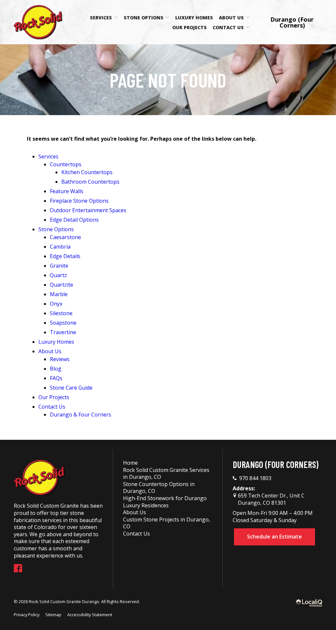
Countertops (65, 164)
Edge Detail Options (74, 219)
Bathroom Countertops (90, 181)
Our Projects (189, 27)
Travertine (63, 332)
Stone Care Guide (71, 387)
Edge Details (65, 256)
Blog (55, 368)
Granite (59, 265)
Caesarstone (65, 237)
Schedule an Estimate (274, 536)
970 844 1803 (255, 478)
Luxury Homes (194, 17)
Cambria (60, 246)
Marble (59, 294)
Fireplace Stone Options (79, 200)
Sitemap (53, 615)
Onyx (56, 303)
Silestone (61, 313)
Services (101, 17)
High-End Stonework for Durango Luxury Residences (165, 502)
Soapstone (63, 322)
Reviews (60, 359)
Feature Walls (66, 191)
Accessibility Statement (89, 615)
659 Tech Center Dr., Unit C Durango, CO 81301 (270, 499)
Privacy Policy (26, 615)
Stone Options (143, 17)
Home (130, 462)
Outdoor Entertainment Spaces (88, 210)
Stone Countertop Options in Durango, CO (159, 487)
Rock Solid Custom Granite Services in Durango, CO (166, 473)
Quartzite (61, 284)
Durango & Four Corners (80, 414)
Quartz (58, 275)
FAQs (56, 378)
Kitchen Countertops (87, 172)
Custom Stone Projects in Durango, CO (166, 523)
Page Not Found (168, 80)
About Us (231, 17)
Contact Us (228, 27)
